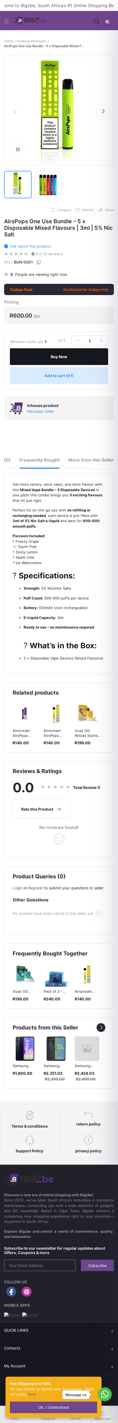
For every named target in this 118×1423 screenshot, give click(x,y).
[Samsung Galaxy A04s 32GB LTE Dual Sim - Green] (87, 1048)
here (32, 1394)
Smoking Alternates (31, 41)
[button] (14, 111)
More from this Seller (91, 460)
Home (8, 41)
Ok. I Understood (53, 1407)
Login (18, 888)
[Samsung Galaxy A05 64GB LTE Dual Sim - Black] (25, 1048)
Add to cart (59, 375)
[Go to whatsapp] (105, 1394)
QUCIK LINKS (16, 1330)
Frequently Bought (39, 460)
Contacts (12, 1348)
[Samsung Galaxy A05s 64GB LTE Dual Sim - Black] (56, 1048)
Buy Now (59, 356)
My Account (15, 1365)
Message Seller (40, 411)
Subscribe (97, 1265)
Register (35, 888)
